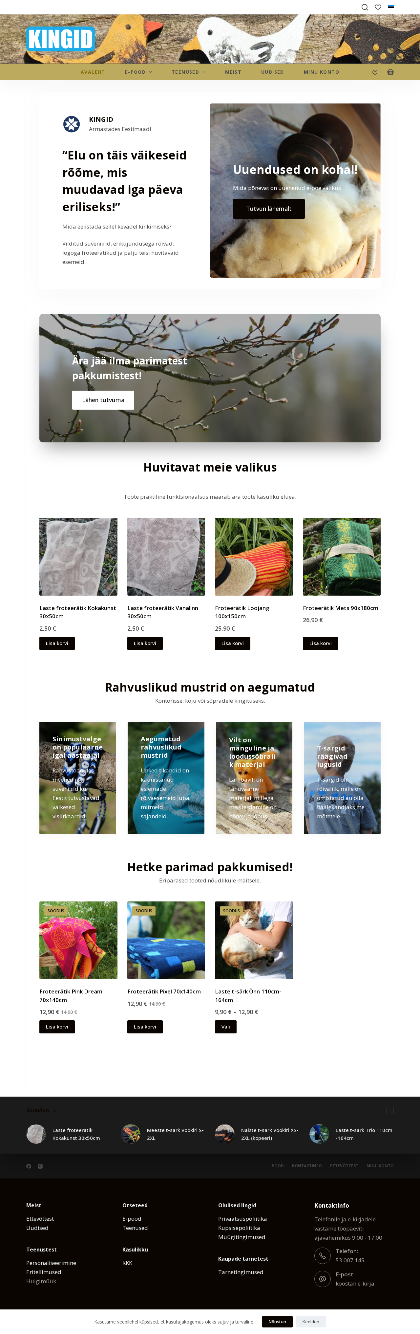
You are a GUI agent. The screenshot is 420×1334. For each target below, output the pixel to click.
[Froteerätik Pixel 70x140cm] (166, 940)
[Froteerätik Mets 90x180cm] (342, 557)
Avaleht (93, 72)
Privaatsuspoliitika (242, 1218)
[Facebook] (28, 1166)
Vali (225, 1026)
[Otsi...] (365, 7)
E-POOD (135, 72)
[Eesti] (391, 7)
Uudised (272, 72)
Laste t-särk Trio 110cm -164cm (364, 1134)
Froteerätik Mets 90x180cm (340, 608)
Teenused (185, 72)
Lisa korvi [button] (57, 643)
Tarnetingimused (240, 1272)
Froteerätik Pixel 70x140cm (164, 991)
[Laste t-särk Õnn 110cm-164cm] (254, 940)
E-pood (131, 1218)
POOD (278, 1166)
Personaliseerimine (51, 1263)
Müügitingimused (241, 1237)
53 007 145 (350, 1260)
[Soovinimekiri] (378, 7)
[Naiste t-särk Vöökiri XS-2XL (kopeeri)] (225, 1134)
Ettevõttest (344, 1166)
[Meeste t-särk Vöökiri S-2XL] (130, 1134)
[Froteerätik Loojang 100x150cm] (254, 557)
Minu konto (321, 72)
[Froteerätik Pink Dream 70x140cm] (78, 940)
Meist (233, 72)
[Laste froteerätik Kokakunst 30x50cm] (78, 557)
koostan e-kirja (355, 1283)
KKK (127, 1263)
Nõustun (277, 1322)
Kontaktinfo (307, 1166)
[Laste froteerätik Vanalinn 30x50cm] (166, 557)
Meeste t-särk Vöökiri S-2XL (175, 1134)
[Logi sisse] (374, 72)
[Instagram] (40, 1166)
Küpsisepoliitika (239, 1228)
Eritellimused (43, 1272)
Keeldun (311, 1322)
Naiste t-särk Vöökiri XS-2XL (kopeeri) (270, 1134)
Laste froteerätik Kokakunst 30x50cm (76, 1134)
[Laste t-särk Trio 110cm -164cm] (319, 1134)
